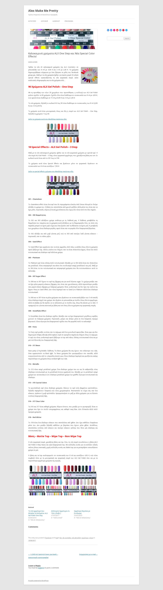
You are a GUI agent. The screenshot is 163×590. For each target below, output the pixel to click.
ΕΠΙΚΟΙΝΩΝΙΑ (69, 21)
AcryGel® (44, 21)
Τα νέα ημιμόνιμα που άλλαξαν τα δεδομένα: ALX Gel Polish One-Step (38, 513)
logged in (41, 568)
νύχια (91, 538)
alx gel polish (76, 538)
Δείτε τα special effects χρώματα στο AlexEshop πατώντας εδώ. (51, 171)
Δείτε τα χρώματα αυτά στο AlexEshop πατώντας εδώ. (47, 119)
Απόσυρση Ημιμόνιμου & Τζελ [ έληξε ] (60, 512)
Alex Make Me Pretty (43, 11)
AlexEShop (56, 21)
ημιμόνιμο (85, 538)
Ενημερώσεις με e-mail (88, 554)
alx (61, 538)
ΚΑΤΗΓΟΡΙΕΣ (32, 21)
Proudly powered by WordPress (38, 581)
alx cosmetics (66, 538)
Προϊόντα (48, 538)
